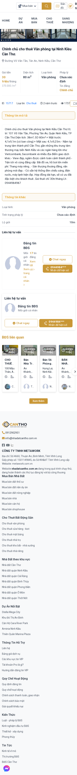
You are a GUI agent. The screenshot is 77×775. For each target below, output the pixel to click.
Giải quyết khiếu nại (12, 706)
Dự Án (21, 20)
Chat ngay (59, 259)
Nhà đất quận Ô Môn (13, 592)
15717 (9, 103)
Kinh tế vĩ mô (9, 751)
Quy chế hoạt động (12, 689)
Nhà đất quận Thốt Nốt (14, 598)
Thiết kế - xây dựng (12, 731)
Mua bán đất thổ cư (13, 481)
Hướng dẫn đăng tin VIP (15, 670)
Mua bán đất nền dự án (15, 487)
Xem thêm (38, 401)
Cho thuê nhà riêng (12, 551)
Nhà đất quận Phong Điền (16, 587)
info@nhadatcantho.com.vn (21, 438)
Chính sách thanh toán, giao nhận (20, 695)
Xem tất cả (32, 265)
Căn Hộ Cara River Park (15, 623)
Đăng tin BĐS (29, 245)
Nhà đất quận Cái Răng (15, 576)
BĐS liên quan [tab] (13, 337)
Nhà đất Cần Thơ (11, 565)
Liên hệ (6, 648)
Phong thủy (8, 736)
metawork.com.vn (22, 463)
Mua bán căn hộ (11, 503)
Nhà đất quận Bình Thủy (15, 581)
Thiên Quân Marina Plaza (16, 634)
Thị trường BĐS (10, 756)
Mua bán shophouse (13, 509)
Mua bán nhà (9, 498)
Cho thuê (31, 103)
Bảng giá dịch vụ (11, 653)
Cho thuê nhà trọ (11, 540)
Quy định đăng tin (11, 684)
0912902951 (12, 432)
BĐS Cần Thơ (9, 761)
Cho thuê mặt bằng (13, 534)
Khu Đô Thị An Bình (12, 617)
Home (6, 20)
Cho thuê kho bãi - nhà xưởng (18, 545)
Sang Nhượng (68, 20)
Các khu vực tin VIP (12, 659)
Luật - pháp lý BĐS (12, 720)
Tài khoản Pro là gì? (13, 664)
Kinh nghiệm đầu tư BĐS (15, 726)
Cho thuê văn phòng (13, 523)
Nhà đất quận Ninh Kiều (15, 570)
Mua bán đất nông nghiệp (16, 492)
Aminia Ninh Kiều (11, 628)
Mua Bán (34, 20)
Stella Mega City (11, 612)
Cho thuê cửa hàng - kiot (15, 528)
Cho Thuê (49, 20)
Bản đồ (63, 6)
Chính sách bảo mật (13, 700)
